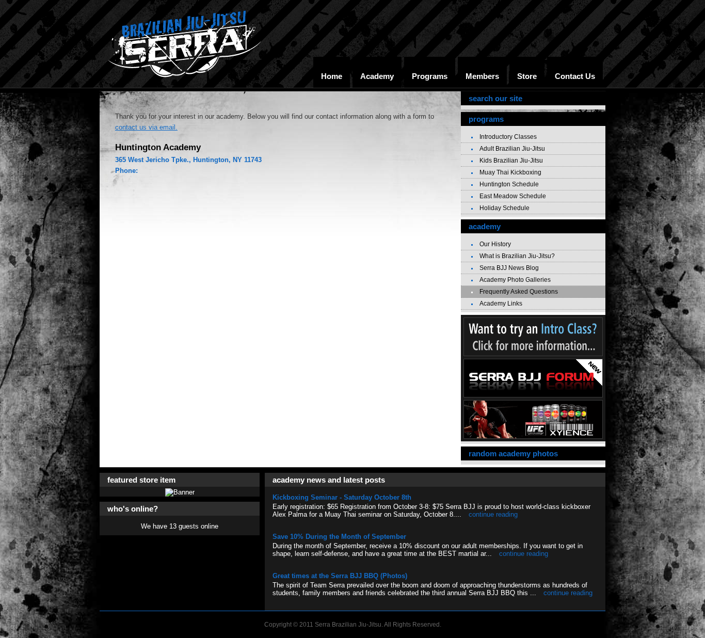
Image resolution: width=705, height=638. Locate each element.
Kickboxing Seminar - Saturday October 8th (342, 497)
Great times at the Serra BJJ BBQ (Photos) (340, 576)
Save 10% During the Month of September (339, 536)
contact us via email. (146, 127)
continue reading (493, 514)
